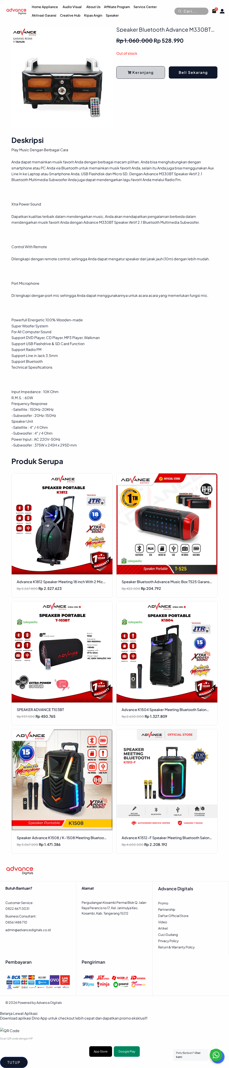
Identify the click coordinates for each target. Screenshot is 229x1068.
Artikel (163, 928)
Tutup (13, 1062)
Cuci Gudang (168, 934)
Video (162, 922)
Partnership (166, 909)
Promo (163, 903)
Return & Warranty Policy (176, 947)
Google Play (126, 1051)
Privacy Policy (168, 941)
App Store (101, 1051)
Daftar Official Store (173, 916)
